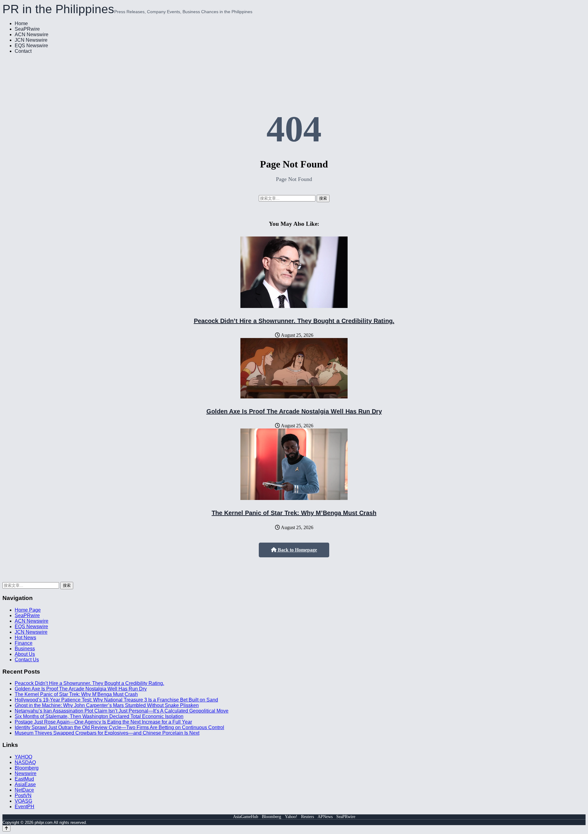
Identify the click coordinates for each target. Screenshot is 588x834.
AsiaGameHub (245, 816)
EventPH (24, 806)
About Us (25, 654)
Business (25, 648)
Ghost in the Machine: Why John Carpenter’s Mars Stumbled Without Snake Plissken (107, 705)
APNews (325, 816)
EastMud (24, 779)
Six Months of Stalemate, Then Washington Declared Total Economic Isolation (99, 716)
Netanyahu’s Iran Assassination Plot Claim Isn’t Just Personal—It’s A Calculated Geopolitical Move (121, 710)
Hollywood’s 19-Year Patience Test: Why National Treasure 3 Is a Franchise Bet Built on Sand (116, 699)
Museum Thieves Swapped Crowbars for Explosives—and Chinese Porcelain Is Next (107, 733)
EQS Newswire (31, 45)
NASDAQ (25, 762)
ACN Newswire (31, 34)
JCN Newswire (31, 40)
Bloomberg (27, 768)
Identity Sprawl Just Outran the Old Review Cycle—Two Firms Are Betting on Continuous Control (119, 727)
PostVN (23, 795)
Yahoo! (291, 816)
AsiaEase (25, 784)
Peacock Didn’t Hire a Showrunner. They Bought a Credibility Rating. (294, 320)
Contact (23, 51)
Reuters (307, 816)
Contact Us (27, 659)
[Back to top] (6, 828)
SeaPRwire (27, 29)
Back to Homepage (297, 549)
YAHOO (23, 756)
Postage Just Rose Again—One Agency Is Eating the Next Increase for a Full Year (103, 721)
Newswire (25, 773)
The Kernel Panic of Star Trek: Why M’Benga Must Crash (294, 512)
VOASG (23, 801)
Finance (23, 643)
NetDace (24, 790)
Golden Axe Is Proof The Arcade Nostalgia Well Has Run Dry (294, 411)
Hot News (25, 637)
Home (21, 23)
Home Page (28, 610)
